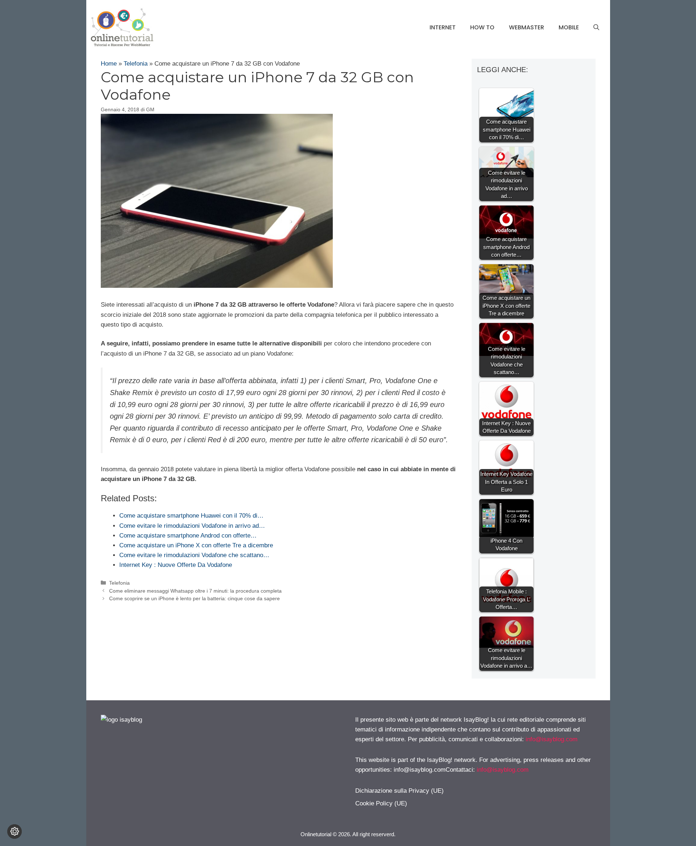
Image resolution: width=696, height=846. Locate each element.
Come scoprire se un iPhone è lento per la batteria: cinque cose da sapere (194, 598)
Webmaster (526, 27)
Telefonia (136, 63)
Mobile (569, 27)
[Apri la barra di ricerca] (596, 27)
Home (109, 63)
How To (482, 27)
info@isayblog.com (551, 739)
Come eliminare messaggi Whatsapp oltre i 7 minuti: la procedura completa (195, 591)
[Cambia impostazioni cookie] (14, 831)
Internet (443, 27)
